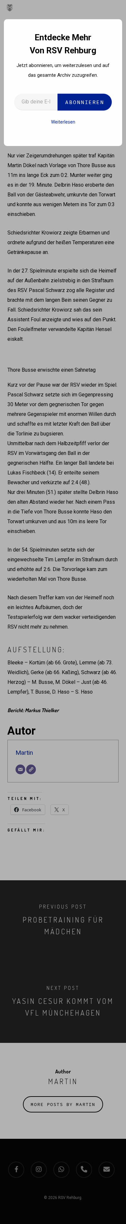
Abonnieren (84, 102)
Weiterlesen (63, 122)
